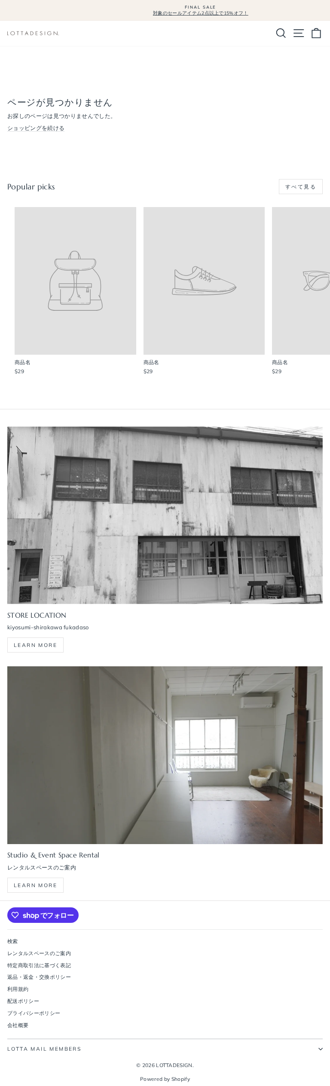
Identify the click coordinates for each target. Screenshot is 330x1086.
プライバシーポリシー (33, 1013)
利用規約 (17, 989)
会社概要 (17, 1025)
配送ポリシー (23, 1001)
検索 (12, 941)
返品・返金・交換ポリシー (39, 977)
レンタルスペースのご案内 (39, 953)
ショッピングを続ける (35, 127)
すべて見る (300, 186)
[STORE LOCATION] (165, 515)
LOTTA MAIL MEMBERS (44, 1049)
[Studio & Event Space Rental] (165, 755)
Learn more (35, 645)
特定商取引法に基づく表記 (39, 965)
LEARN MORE (35, 885)
